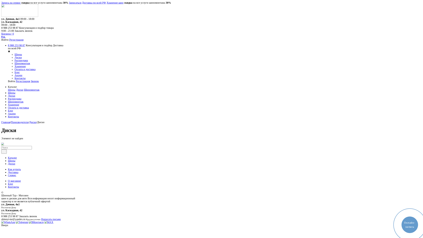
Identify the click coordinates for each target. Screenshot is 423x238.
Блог (17, 72)
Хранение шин (115, 2)
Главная (5, 122)
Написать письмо (51, 219)
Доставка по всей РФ (94, 2)
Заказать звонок (24, 30)
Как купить (14, 169)
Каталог (12, 157)
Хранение (20, 66)
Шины (18, 54)
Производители (20, 122)
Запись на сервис (11, 2)
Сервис (12, 175)
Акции (18, 75)
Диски (18, 57)
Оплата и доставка (25, 69)
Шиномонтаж (22, 63)
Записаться (75, 2)
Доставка (13, 172)
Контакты (20, 78)
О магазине (14, 180)
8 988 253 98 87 (16, 45)
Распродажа (21, 60)
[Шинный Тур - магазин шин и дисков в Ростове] (19, 16)
